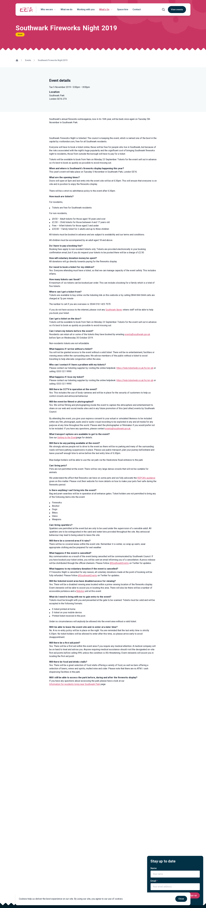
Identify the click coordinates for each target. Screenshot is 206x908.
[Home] (17, 60)
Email (153, 881)
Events (28, 60)
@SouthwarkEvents (119, 563)
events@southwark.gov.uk (137, 334)
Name (154, 868)
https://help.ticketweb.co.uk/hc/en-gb (134, 368)
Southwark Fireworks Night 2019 (52, 60)
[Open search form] (163, 9)
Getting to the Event (67, 437)
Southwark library (114, 309)
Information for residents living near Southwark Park (74, 684)
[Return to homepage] (26, 9)
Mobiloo (80, 591)
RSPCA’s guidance (146, 478)
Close (181, 898)
